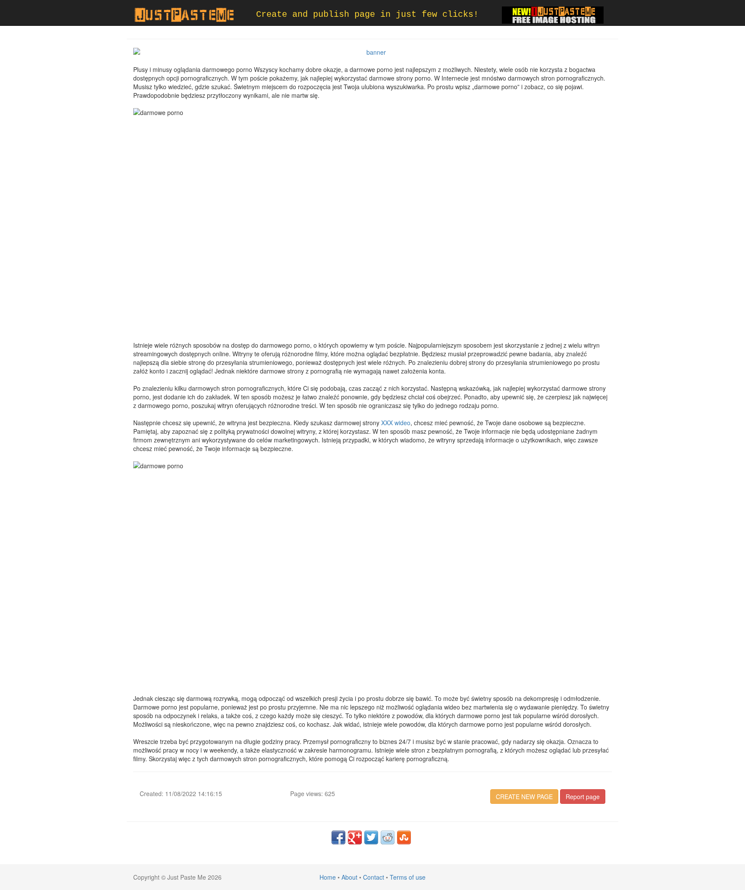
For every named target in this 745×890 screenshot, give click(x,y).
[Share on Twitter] (371, 837)
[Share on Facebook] (338, 837)
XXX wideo (395, 422)
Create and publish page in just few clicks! (367, 14)
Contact (373, 877)
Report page (583, 796)
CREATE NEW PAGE (524, 796)
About (349, 877)
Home (327, 877)
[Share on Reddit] (387, 837)
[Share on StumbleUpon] (404, 837)
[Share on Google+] (355, 837)
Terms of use (408, 877)
